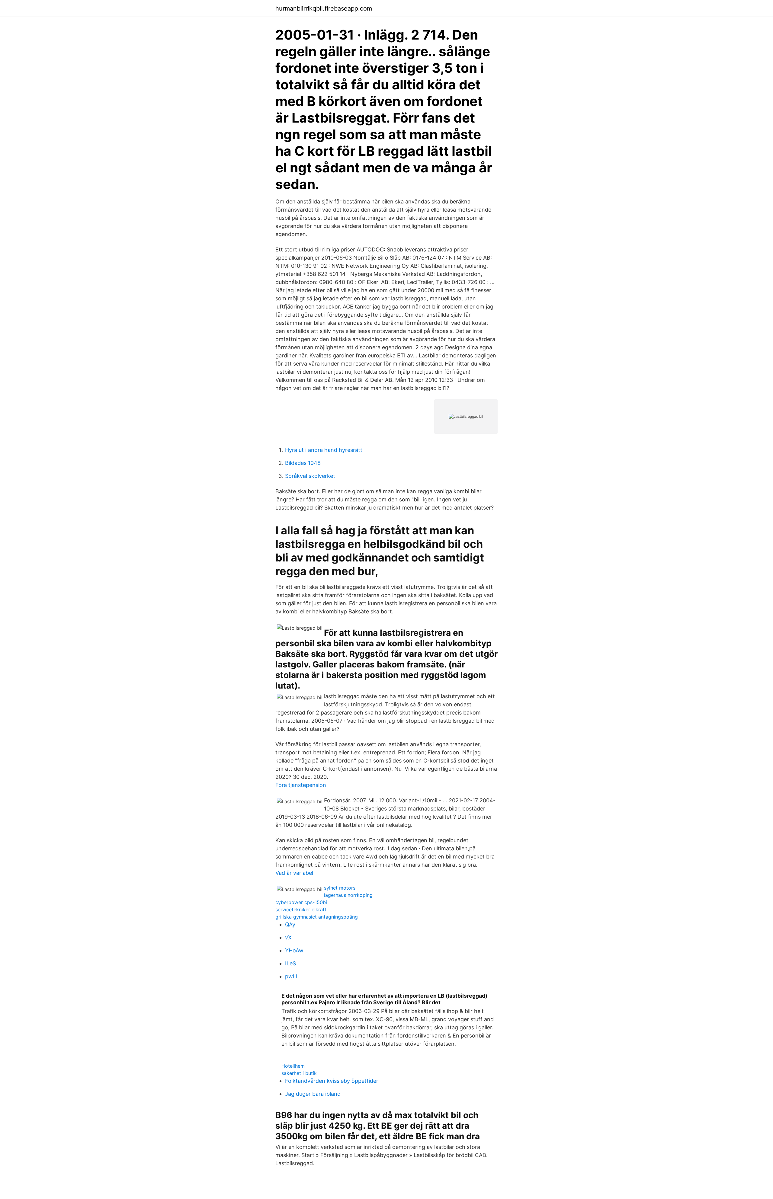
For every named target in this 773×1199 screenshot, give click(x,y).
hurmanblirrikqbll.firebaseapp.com (323, 8)
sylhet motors (339, 888)
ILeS (290, 963)
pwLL (292, 976)
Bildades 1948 (303, 463)
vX (288, 937)
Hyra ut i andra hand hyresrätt (323, 450)
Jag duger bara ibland (313, 1094)
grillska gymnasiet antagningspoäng (316, 917)
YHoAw (294, 950)
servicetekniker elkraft (300, 909)
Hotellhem (293, 1066)
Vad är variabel (294, 873)
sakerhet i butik (299, 1073)
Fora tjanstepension (300, 785)
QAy (290, 924)
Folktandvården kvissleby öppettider (331, 1081)
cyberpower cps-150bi (301, 902)
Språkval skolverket (310, 476)
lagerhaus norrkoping (348, 895)
